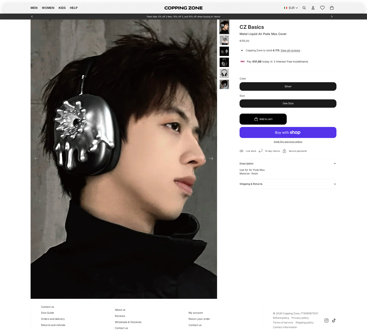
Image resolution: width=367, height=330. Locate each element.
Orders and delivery (53, 318)
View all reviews (290, 50)
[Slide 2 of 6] (224, 40)
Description (246, 163)
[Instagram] (326, 320)
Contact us (47, 306)
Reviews (120, 315)
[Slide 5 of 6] (224, 73)
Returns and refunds (53, 325)
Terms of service (283, 322)
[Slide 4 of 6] (224, 62)
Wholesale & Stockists (128, 322)
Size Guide (47, 312)
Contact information (285, 327)
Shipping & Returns (251, 183)
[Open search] (304, 8)
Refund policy (281, 317)
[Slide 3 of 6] (224, 51)
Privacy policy (300, 317)
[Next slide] (331, 16)
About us (120, 309)
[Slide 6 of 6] (224, 84)
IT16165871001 (309, 313)
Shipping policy (304, 322)
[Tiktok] (333, 320)
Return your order (199, 318)
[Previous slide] (32, 16)
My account (196, 312)
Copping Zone (291, 313)
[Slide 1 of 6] (224, 27)
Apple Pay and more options (288, 141)
